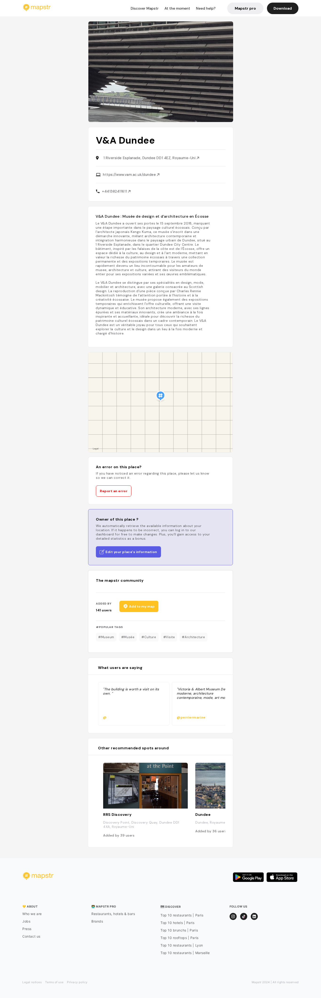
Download (283, 8)
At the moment (177, 8)
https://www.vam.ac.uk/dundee (130, 174)
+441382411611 (115, 191)
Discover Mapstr (145, 8)
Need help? (205, 8)
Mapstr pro (245, 8)
